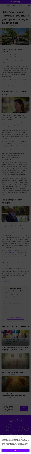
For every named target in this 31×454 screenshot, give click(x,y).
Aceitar (15, 450)
